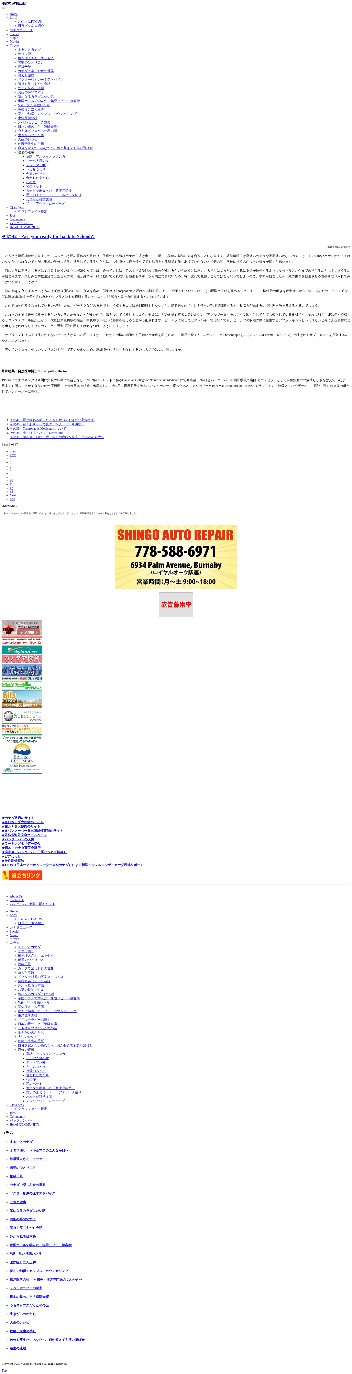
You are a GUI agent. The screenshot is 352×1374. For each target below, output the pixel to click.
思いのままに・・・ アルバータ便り (53, 195)
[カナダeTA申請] (22, 635)
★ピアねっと (11, 856)
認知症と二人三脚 (31, 109)
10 (11, 480)
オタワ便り (26, 54)
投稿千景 (24, 66)
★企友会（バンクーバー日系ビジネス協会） (34, 852)
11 (11, 484)
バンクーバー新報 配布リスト (32, 904)
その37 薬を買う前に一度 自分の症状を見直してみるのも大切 (57, 437)
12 (11, 488)
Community (17, 219)
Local (13, 17)
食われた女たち (37, 178)
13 (11, 491)
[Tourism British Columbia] (22, 773)
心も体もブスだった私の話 (37, 131)
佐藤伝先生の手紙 (31, 143)
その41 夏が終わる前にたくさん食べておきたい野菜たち (52, 420)
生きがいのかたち (31, 135)
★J (4, 865)
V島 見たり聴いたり (34, 105)
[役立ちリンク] (22, 879)
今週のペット (36, 173)
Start (13, 451)
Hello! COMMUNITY (25, 227)
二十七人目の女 (37, 160)
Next (13, 495)
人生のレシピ (27, 139)
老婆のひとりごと (31, 62)
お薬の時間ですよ (31, 92)
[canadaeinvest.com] (22, 662)
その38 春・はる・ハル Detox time (36, 433)
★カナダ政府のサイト (18, 818)
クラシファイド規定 (32, 211)
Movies (14, 41)
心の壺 (31, 182)
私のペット (34, 186)
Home (14, 14)
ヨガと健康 (26, 75)
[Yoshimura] (22, 679)
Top (4, 1370)
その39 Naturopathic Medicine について (38, 428)
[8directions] (22, 722)
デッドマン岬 (36, 165)
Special (14, 34)
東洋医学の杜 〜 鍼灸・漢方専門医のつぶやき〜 (46, 1279)
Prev (13, 455)
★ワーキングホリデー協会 (21, 843)
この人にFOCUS (30, 21)
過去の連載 (18, 1348)
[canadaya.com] (22, 731)
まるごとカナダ (29, 49)
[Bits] (22, 706)
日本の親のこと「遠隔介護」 (39, 126)
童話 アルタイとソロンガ (45, 156)
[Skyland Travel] (22, 653)
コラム (15, 45)
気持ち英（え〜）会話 (34, 84)
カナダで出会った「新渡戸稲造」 (50, 190)
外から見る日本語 (31, 88)
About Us (16, 896)
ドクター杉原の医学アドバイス (41, 79)
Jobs (12, 215)
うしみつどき (36, 169)
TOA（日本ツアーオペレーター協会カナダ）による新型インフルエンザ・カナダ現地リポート (75, 865)
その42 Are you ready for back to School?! (48, 236)
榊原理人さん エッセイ (36, 58)
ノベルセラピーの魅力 (34, 122)
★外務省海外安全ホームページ (24, 835)
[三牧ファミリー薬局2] (22, 688)
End (12, 499)
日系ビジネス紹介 (31, 25)
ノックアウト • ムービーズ (45, 203)
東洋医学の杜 (27, 118)
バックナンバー (21, 223)
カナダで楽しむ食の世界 (36, 71)
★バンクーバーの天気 (18, 839)
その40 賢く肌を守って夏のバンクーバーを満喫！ (47, 424)
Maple (14, 38)
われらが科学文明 (39, 199)
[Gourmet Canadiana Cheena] (22, 644)
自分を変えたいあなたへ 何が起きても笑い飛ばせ (55, 148)
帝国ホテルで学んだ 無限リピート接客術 (49, 101)
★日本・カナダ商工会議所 (21, 847)
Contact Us (17, 900)
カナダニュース (21, 30)
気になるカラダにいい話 (36, 96)
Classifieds (17, 207)
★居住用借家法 (13, 860)
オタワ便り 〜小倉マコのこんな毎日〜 (39, 1150)
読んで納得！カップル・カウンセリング (47, 113)
